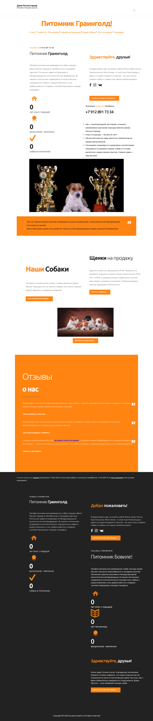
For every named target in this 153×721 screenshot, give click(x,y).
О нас (32, 32)
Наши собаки (89, 32)
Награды (118, 32)
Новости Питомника (48, 32)
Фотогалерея (105, 32)
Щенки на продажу (71, 32)
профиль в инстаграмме (66, 440)
